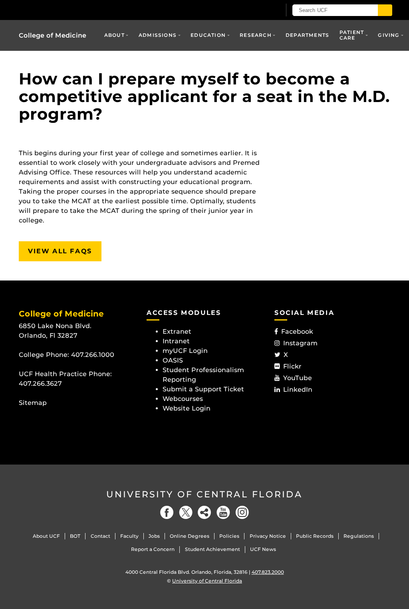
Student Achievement (212, 549)
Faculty (129, 536)
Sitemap (33, 403)
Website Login (186, 408)
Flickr (292, 366)
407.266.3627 (40, 383)
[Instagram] (242, 512)
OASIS (173, 360)
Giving (388, 35)
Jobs (154, 536)
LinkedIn (297, 389)
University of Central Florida (204, 494)
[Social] (204, 512)
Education (208, 35)
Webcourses (183, 399)
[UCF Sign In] (255, 10)
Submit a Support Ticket (203, 389)
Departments (307, 35)
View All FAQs (60, 251)
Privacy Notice (268, 536)
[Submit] (385, 10)
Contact (100, 536)
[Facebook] (167, 512)
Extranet (177, 331)
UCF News (263, 549)
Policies (229, 536)
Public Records (315, 536)
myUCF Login (185, 351)
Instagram (300, 343)
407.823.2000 (268, 572)
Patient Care (352, 35)
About (114, 35)
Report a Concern (153, 549)
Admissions (158, 35)
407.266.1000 (92, 355)
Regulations (358, 536)
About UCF (46, 536)
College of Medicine (52, 35)
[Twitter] (186, 512)
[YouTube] (223, 512)
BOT (75, 536)
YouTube (297, 378)
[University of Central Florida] (76, 10)
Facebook (297, 331)
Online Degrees (189, 536)
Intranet (176, 341)
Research (256, 35)
